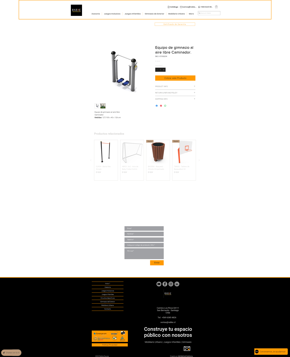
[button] (216, 6)
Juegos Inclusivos (107, 291)
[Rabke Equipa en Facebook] (164, 284)
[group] (145, 160)
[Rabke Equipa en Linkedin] (176, 284)
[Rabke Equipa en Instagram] (170, 284)
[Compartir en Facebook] (156, 106)
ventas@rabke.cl (167, 322)
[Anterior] (90, 160)
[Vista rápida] (106, 152)
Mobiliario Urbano (107, 305)
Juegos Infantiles (108, 294)
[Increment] (163, 70)
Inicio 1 (107, 283)
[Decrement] (157, 70)
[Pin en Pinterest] (161, 106)
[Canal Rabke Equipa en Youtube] (158, 284)
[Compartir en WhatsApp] (165, 106)
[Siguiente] (199, 160)
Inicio (97, 37)
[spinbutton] (160, 70)
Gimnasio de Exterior (107, 302)
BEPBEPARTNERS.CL (185, 356)
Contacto (107, 309)
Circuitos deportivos (108, 298)
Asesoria (108, 287)
